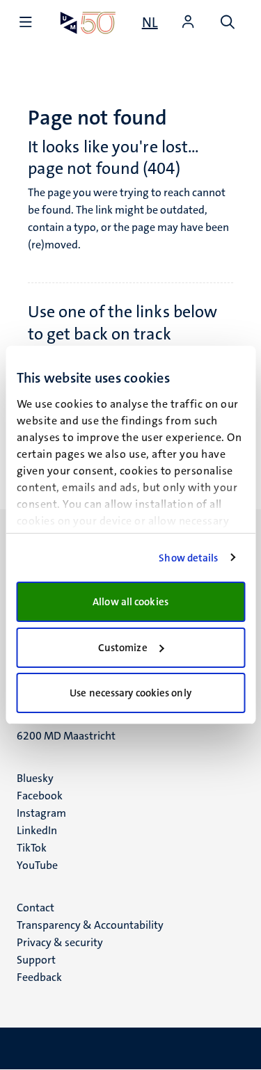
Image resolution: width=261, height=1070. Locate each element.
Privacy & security (60, 942)
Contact (35, 907)
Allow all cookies (130, 602)
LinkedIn (37, 830)
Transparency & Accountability (90, 925)
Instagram (41, 813)
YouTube (37, 865)
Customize (123, 648)
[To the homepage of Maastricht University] (88, 22)
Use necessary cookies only (130, 693)
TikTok (32, 847)
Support (36, 959)
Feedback (39, 977)
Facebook (40, 795)
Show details (188, 558)
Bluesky (35, 778)
